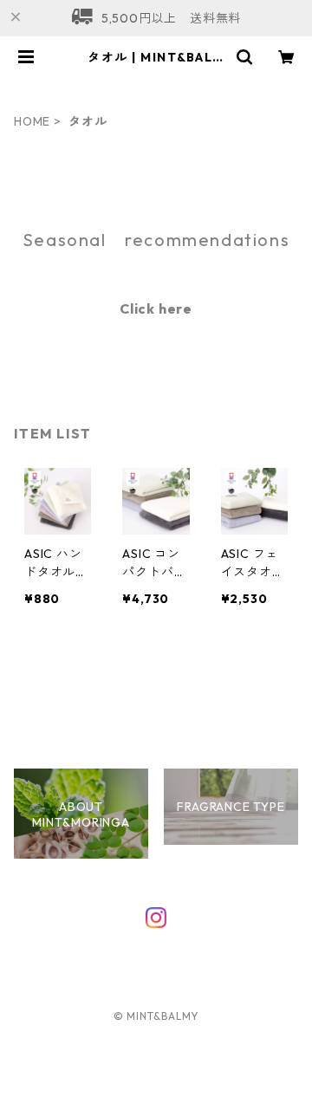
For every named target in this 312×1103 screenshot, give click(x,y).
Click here (156, 308)
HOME (32, 121)
